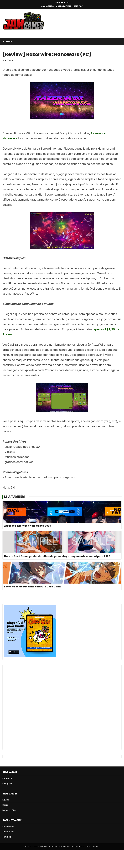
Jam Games (47, 6)
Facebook (7, 778)
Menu (8, 41)
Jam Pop (78, 6)
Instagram (7, 783)
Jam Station (63, 6)
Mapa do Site (9, 810)
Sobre (5, 805)
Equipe (5, 799)
